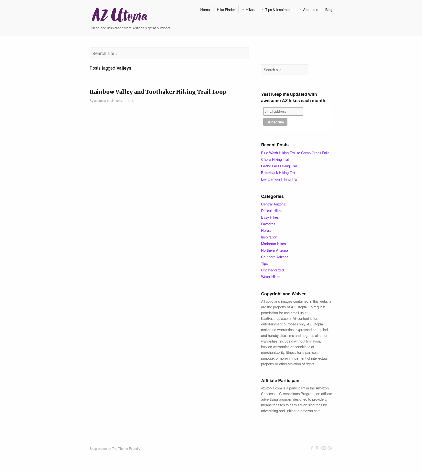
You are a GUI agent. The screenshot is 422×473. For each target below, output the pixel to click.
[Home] (119, 14)
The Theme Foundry (126, 448)
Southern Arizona (274, 256)
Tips (264, 263)
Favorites (268, 223)
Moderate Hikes (273, 243)
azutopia (100, 100)
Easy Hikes (270, 217)
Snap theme (98, 448)
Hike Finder (226, 9)
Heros (266, 230)
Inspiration (269, 236)
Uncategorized (272, 269)
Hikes (250, 9)
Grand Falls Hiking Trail (279, 165)
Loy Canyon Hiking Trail (279, 179)
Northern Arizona (274, 250)
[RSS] (330, 448)
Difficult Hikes (271, 210)
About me (310, 9)
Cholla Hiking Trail (275, 159)
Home (205, 9)
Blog (328, 9)
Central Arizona (273, 203)
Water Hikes (270, 276)
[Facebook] (312, 448)
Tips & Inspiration (278, 9)
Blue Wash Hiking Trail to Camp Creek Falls (295, 152)
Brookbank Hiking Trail (278, 172)
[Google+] (317, 448)
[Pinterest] (323, 448)
